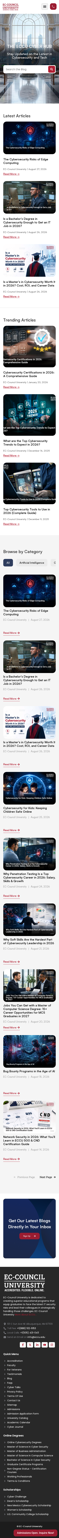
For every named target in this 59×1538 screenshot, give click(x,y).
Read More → (11, 174)
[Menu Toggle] (44, 6)
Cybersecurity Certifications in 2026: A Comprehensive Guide (28, 374)
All (8, 562)
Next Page (46, 1177)
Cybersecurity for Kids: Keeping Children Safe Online (25, 809)
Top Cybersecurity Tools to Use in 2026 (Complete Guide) (26, 511)
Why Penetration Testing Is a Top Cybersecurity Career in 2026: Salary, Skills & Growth (29, 877)
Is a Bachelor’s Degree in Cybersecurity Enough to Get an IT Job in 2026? (27, 222)
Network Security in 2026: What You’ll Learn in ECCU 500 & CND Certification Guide (29, 1140)
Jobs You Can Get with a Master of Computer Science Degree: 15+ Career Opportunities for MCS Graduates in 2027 (27, 1010)
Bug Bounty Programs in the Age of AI (29, 1071)
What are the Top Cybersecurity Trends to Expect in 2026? (25, 442)
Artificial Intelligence (32, 562)
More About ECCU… (26, 1314)
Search (51, 69)
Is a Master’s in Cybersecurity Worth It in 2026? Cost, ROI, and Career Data (29, 283)
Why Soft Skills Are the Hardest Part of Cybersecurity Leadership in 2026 (28, 941)
